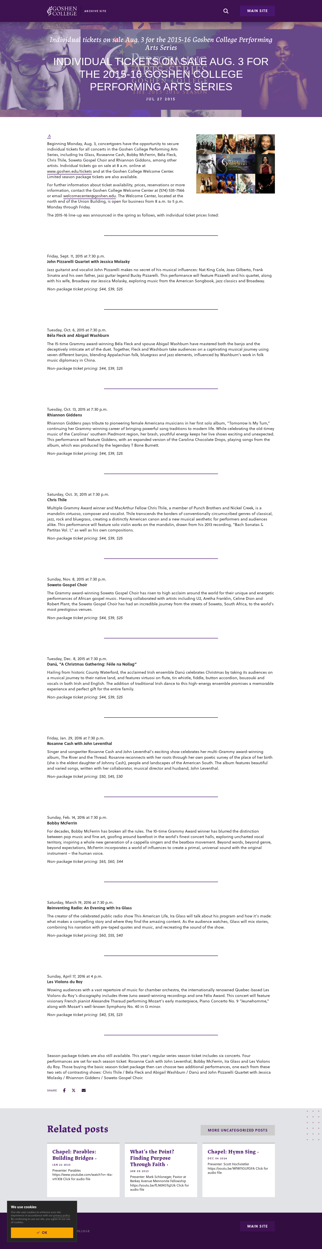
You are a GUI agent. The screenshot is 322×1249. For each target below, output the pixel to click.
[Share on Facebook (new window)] (64, 1090)
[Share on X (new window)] (74, 1090)
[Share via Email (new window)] (84, 1090)
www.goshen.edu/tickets (69, 171)
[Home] (62, 11)
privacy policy (61, 1215)
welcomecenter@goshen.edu (89, 196)
